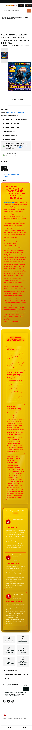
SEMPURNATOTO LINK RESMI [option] (11, 127)
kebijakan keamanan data (17, 694)
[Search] (29, 10)
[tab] (16, 180)
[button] (9, 72)
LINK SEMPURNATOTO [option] (9, 131)
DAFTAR (5, 170)
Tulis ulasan (20, 112)
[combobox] (16, 10)
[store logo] (11, 5)
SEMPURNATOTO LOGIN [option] (9, 140)
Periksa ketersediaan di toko (11, 174)
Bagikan (5, 176)
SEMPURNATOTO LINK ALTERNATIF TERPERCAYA (22, 663)
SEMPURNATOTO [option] (7, 119)
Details (4, 180)
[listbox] (16, 129)
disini (20, 147)
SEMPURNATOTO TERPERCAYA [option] (11, 123)
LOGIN (4, 167)
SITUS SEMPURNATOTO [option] (22, 119)
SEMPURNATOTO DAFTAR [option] (10, 135)
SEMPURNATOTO (9, 202)
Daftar (28, 5)
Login (20, 5)
